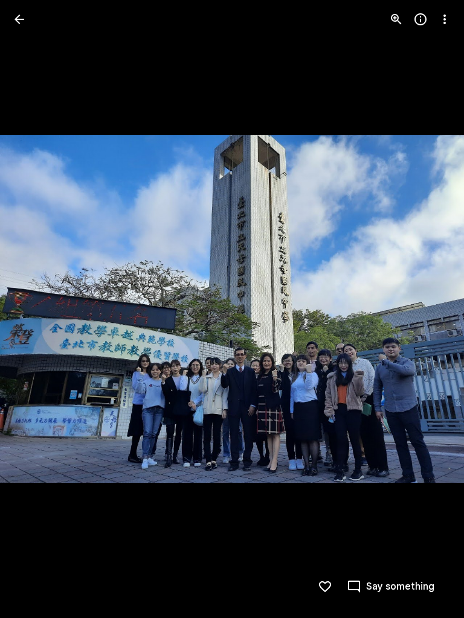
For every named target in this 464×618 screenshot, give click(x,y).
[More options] (445, 19)
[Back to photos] (19, 19)
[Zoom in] (396, 19)
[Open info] (420, 19)
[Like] (325, 586)
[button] (34, 309)
